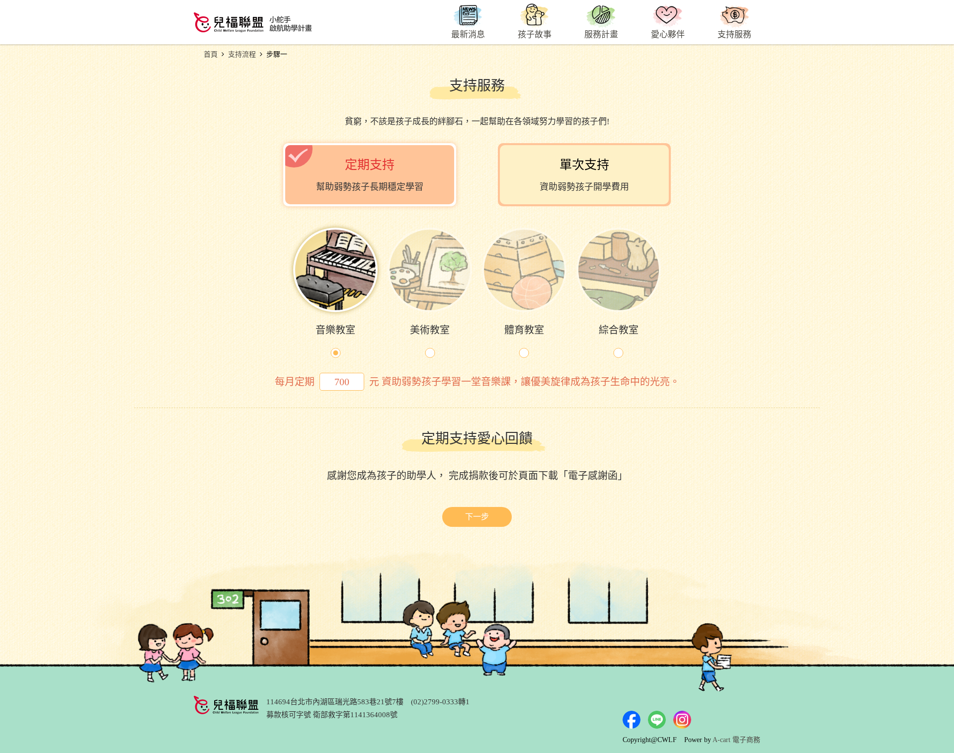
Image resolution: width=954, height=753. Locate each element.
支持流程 (242, 54)
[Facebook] (631, 720)
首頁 (211, 54)
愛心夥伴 (668, 34)
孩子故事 (535, 34)
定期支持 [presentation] (369, 175)
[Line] (657, 720)
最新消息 (468, 34)
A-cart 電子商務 (736, 740)
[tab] (369, 174)
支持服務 (734, 34)
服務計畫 (601, 34)
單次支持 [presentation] (584, 175)
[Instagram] (682, 720)
